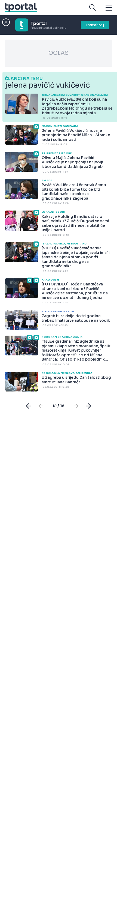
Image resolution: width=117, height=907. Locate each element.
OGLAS (58, 53)
